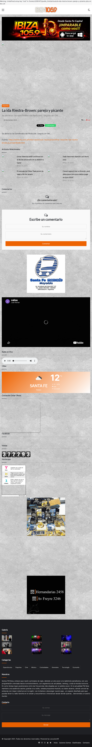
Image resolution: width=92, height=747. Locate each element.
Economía (76, 667)
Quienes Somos (65, 743)
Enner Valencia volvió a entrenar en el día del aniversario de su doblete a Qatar (30, 159)
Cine (26, 667)
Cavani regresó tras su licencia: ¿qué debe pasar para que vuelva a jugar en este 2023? (76, 174)
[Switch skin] (89, 10)
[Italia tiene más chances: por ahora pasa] (54, 158)
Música (33, 667)
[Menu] (3, 10)
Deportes (6, 106)
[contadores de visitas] (16, 457)
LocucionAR (54, 739)
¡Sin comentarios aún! (47, 200)
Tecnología (65, 667)
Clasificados (76, 743)
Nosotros (5, 674)
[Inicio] (46, 10)
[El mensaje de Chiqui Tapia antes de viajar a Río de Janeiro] (8, 173)
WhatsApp (51, 125)
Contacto (5, 702)
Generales (55, 667)
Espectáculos (7, 667)
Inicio (56, 743)
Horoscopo (22, 495)
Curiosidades (44, 667)
